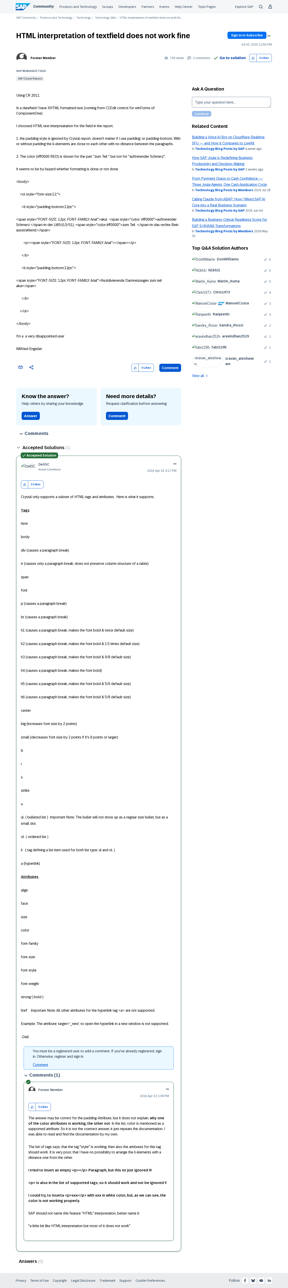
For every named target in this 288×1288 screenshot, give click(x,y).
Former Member (43, 58)
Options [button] (269, 36)
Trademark (107, 1280)
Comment (170, 368)
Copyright (60, 1280)
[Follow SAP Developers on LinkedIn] (269, 1280)
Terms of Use (39, 1280)
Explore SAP (244, 7)
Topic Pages (207, 7)
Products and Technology (78, 7)
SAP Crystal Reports (30, 78)
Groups (107, 7)
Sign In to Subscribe (247, 35)
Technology (83, 17)
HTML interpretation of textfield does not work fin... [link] (151, 17)
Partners (148, 7)
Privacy (21, 1280)
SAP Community (26, 17)
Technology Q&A (105, 17)
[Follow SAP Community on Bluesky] (253, 1280)
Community (43, 6)
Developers (127, 7)
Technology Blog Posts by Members (224, 190)
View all (198, 376)
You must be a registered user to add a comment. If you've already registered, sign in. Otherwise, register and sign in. (97, 1053)
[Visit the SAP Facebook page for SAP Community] (245, 1280)
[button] (253, 58)
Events (164, 7)
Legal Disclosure (83, 1280)
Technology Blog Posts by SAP (220, 149)
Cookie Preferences (150, 1280)
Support (125, 1280)
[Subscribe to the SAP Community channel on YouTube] (261, 1280)
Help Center (184, 7)
